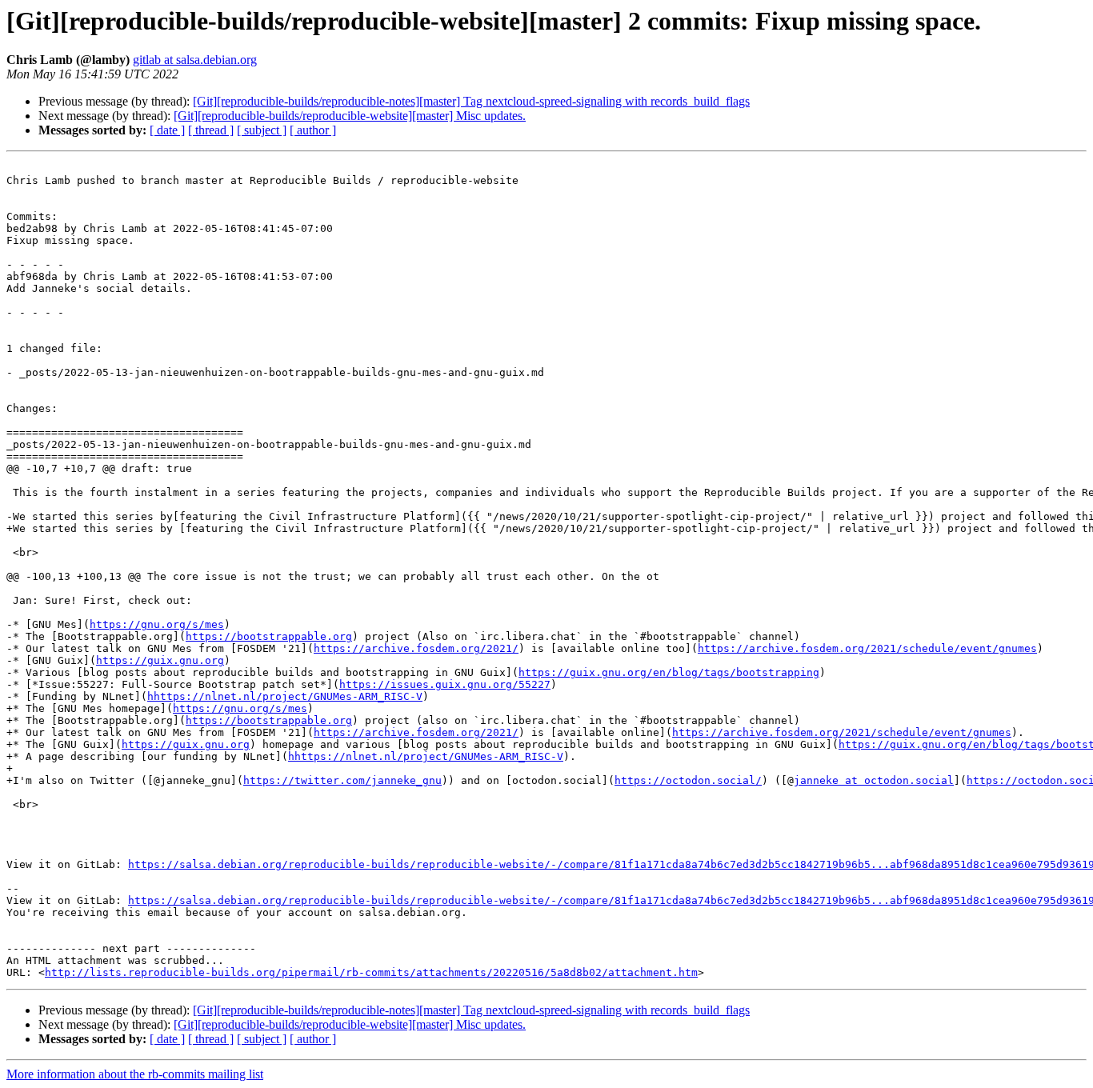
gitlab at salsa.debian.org (195, 59)
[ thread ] (211, 130)
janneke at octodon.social (874, 780)
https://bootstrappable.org (269, 636)
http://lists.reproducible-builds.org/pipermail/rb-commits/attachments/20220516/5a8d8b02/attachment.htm (371, 972)
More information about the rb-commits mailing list (134, 1074)
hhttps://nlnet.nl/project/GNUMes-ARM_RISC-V (284, 696)
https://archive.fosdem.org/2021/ (416, 648)
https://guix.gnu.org (160, 660)
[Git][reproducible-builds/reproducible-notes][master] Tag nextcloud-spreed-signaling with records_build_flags (471, 101)
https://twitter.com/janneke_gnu (342, 780)
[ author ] (313, 130)
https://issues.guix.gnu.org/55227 (445, 684)
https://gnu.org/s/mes (157, 624)
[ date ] (167, 130)
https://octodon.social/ (688, 780)
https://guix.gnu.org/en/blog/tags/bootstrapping (668, 672)
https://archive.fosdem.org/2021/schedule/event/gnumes (867, 648)
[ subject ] (261, 130)
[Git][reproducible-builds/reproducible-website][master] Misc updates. (350, 115)
